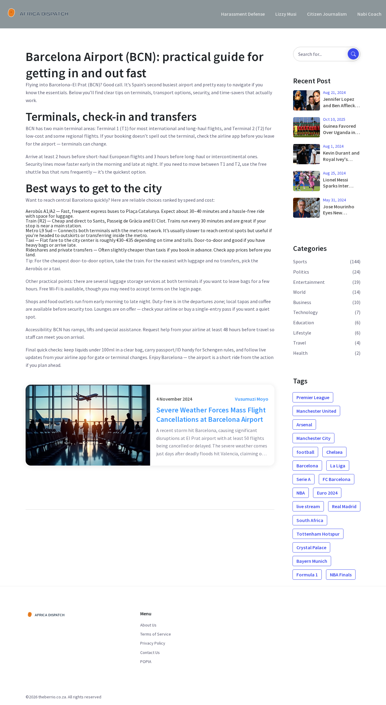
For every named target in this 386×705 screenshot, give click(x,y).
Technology (305, 312)
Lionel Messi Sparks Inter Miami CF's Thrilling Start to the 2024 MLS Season (341, 183)
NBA (300, 493)
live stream (308, 506)
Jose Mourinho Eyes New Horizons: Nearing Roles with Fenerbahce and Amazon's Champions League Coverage (341, 209)
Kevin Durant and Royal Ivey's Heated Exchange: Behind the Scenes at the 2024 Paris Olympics (341, 156)
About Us (148, 625)
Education (303, 322)
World (299, 292)
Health (300, 353)
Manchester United (316, 411)
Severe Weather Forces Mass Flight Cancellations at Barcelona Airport (211, 414)
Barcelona (307, 466)
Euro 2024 (327, 493)
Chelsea (334, 452)
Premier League (312, 397)
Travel (299, 343)
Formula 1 (307, 575)
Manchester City (313, 438)
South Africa (309, 520)
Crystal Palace (311, 547)
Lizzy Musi (285, 14)
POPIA (145, 661)
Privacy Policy (152, 643)
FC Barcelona (336, 479)
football (305, 452)
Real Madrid (344, 506)
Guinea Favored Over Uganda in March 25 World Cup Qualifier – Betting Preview (339, 129)
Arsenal (304, 424)
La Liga (337, 466)
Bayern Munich (311, 561)
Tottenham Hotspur (318, 534)
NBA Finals (341, 575)
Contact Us (150, 652)
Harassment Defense (243, 14)
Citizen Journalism (327, 14)
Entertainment (309, 282)
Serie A (303, 479)
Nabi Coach (369, 14)
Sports (300, 261)
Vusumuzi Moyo (251, 399)
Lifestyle (302, 333)
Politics (301, 272)
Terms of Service (155, 634)
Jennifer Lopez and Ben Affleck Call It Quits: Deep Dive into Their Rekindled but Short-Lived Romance (341, 102)
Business (302, 302)
